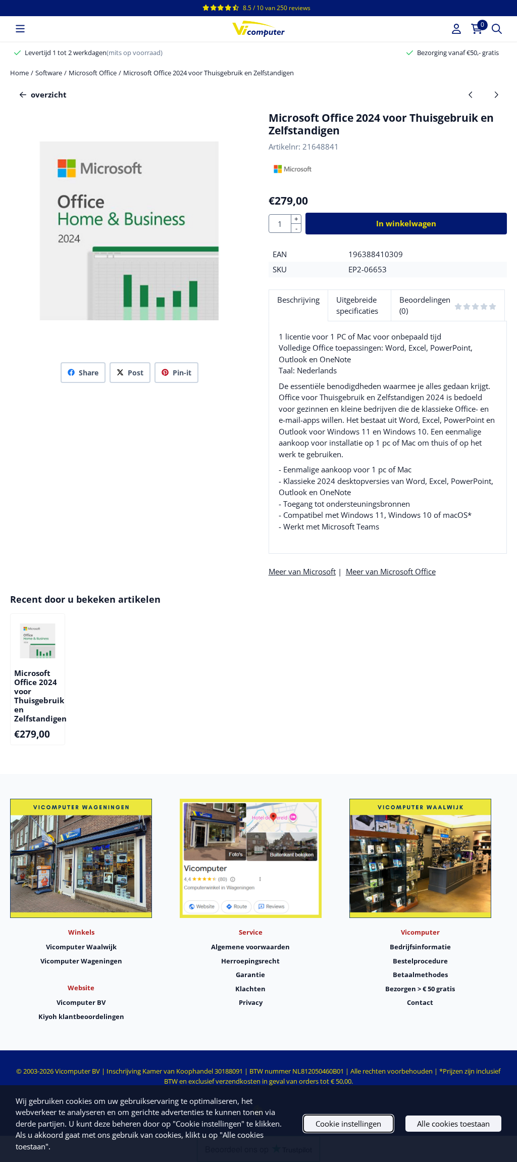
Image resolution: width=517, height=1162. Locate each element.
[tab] (298, 305)
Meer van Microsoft (302, 571)
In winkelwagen (406, 223)
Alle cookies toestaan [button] (453, 1124)
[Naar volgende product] (496, 95)
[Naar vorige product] (471, 95)
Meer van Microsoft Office (391, 571)
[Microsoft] (293, 175)
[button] (20, 29)
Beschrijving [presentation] (298, 300)
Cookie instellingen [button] (348, 1124)
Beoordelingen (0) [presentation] (424, 305)
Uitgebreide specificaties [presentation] (357, 305)
